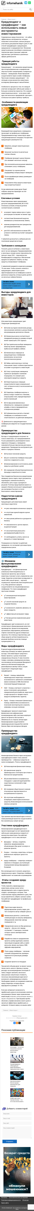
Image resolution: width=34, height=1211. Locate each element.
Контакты (4, 1197)
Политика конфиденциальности (11, 1200)
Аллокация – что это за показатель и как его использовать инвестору (16, 1050)
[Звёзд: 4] (13, 1018)
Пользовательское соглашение (18, 1197)
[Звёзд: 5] (15, 1018)
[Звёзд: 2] (9, 1018)
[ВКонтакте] (14, 1023)
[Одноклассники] (17, 1023)
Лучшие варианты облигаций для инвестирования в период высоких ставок (17, 1067)
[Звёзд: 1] (7, 1018)
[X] (19, 1023)
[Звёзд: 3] (11, 1018)
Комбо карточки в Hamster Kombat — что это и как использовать (16, 1100)
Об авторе (25, 1200)
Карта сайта (5, 1203)
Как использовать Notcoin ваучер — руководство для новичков (15, 1084)
